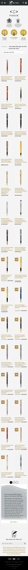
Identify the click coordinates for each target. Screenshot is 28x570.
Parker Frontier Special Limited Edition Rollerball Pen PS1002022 (7, 307)
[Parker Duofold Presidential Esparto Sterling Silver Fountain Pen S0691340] (21, 208)
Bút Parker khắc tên (18, 552)
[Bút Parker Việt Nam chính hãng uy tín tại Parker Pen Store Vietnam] (14, 13)
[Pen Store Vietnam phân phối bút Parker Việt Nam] (14, 2)
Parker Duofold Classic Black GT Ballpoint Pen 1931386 (20, 106)
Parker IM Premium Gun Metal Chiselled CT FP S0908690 (7, 392)
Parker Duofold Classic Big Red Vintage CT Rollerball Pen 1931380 (7, 106)
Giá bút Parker (6, 547)
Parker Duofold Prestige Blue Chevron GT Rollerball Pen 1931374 (7, 249)
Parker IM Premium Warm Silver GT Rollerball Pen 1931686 (20, 447)
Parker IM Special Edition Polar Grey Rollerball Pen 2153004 (21, 474)
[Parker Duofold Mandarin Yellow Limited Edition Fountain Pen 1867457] (21, 149)
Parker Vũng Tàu (20, 550)
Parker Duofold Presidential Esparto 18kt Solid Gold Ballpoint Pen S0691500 (6, 191)
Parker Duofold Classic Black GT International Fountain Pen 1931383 (7, 133)
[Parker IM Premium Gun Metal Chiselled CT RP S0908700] (21, 380)
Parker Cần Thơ (15, 549)
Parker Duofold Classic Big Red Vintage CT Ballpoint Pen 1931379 (7, 78)
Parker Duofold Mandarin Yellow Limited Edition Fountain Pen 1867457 (21, 161)
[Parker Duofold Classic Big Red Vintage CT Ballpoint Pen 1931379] (7, 66)
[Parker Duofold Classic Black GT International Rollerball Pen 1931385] (21, 121)
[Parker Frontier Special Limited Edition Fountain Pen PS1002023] (21, 264)
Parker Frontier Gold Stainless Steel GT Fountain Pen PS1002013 (6, 277)
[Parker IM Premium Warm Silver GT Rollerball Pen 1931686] (21, 435)
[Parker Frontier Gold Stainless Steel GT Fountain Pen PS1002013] (7, 264)
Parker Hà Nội (13, 547)
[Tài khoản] (5, 2)
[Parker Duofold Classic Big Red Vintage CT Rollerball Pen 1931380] (7, 94)
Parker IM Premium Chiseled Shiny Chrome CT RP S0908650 (20, 364)
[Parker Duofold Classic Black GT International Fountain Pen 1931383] (7, 121)
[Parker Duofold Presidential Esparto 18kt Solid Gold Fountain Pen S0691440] (21, 178)
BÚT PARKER (15, 562)
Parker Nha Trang (11, 550)
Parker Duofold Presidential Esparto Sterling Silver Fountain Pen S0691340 (20, 220)
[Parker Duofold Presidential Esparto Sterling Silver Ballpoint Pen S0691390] (7, 208)
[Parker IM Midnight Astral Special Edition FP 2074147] (21, 294)
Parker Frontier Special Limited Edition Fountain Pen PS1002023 (21, 277)
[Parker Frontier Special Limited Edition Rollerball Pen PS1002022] (7, 294)
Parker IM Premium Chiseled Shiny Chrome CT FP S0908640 (7, 364)
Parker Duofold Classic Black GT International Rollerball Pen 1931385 (20, 133)
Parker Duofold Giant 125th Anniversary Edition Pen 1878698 (6, 161)
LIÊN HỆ (21, 562)
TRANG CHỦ (8, 562)
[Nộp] (25, 543)
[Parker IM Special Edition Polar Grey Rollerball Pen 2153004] (21, 462)
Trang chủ (4, 46)
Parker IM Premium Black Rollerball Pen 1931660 (20, 336)
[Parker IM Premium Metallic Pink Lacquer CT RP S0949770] (21, 407)
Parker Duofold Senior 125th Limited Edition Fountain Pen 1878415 (20, 249)
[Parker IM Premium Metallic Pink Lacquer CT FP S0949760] (7, 407)
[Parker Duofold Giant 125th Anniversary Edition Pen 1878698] (7, 149)
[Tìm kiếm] (23, 2)
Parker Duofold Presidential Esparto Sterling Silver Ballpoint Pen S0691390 (7, 220)
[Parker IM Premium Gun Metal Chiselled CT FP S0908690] (7, 380)
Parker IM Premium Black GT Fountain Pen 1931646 (6, 336)
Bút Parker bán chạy (8, 552)
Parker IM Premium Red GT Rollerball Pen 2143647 (7, 447)
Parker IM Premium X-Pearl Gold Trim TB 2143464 (6, 474)
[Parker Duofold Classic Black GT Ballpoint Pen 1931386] (21, 94)
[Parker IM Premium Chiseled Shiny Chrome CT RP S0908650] (21, 352)
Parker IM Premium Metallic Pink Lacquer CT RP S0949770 (20, 419)
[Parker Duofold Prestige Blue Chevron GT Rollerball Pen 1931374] (7, 237)
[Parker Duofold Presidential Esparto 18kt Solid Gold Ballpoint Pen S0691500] (7, 178)
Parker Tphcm (21, 547)
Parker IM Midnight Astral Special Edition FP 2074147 (21, 306)
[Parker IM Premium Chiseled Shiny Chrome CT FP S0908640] (7, 352)
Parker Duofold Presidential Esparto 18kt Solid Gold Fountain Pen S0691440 (21, 190)
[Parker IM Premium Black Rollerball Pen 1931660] (21, 324)
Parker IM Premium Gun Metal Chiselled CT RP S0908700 (21, 392)
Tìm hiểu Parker (17, 554)
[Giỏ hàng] (26, 2)
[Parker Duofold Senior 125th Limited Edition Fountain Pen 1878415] (21, 237)
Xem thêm (13, 522)
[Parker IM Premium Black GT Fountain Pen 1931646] (7, 324)
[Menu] (2, 3)
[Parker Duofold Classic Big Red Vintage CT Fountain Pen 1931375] (21, 66)
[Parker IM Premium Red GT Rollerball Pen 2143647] (7, 435)
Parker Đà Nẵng (7, 549)
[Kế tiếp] (17, 482)
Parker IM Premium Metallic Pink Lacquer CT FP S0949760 (6, 419)
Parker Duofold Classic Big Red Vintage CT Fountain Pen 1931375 (20, 78)
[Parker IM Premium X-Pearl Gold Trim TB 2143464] (7, 462)
